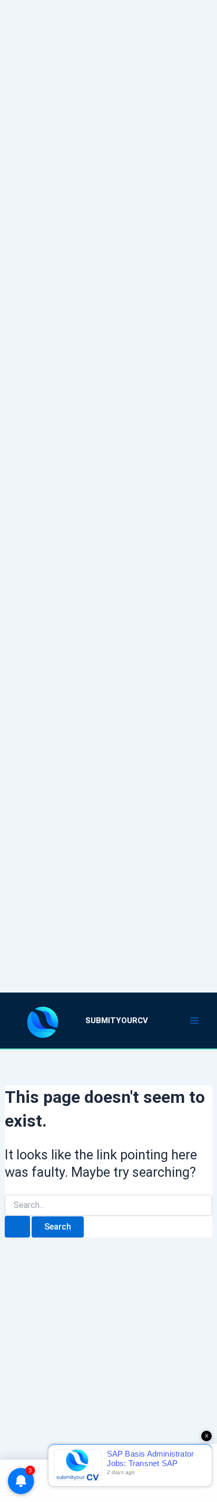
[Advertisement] (108, 483)
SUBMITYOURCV (116, 1020)
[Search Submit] (17, 1227)
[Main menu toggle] (195, 1020)
